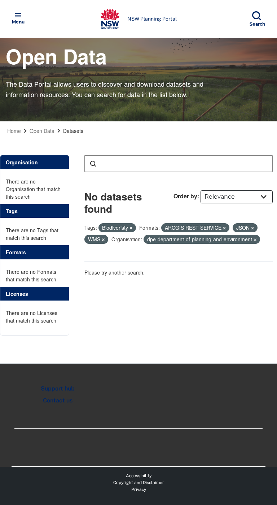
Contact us (57, 400)
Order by (185, 196)
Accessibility (138, 475)
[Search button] (93, 163)
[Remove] (130, 228)
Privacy (138, 489)
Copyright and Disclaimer (138, 482)
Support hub (58, 388)
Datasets (73, 130)
